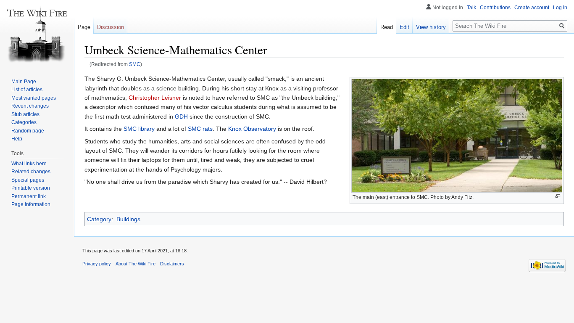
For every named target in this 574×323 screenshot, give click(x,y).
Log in (560, 8)
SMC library (139, 128)
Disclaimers (172, 263)
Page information (30, 204)
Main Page (23, 82)
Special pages (27, 180)
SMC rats (200, 128)
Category (99, 219)
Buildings (128, 219)
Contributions (495, 8)
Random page (27, 131)
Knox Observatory (252, 128)
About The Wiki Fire (135, 263)
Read (386, 27)
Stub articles (25, 114)
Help (16, 139)
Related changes (30, 172)
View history (431, 27)
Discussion (110, 27)
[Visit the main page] (37, 33)
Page (84, 27)
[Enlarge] (558, 196)
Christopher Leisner (155, 97)
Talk (471, 8)
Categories (24, 122)
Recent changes (30, 106)
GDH (181, 116)
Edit (404, 27)
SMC (134, 64)
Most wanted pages (33, 98)
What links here (29, 164)
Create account (531, 8)
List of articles (26, 90)
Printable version (30, 188)
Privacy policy (96, 263)
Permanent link (28, 196)
